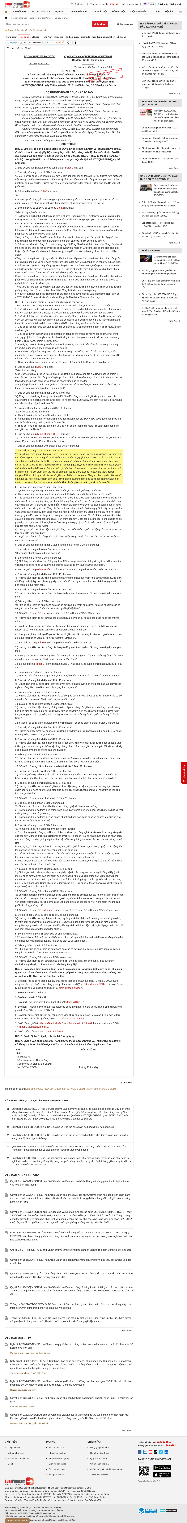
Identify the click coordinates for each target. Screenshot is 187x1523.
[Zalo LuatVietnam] (145, 1452)
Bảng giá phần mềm (99, 1447)
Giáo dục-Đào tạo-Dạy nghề (23, 1423)
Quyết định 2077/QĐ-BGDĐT (70, 1089)
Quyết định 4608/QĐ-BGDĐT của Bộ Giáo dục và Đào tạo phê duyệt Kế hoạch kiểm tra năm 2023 (63, 1127)
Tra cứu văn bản (41, 11)
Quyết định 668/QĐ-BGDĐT (101, 1089)
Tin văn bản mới (78, 11)
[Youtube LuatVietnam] (150, 1452)
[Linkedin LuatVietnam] (166, 1452)
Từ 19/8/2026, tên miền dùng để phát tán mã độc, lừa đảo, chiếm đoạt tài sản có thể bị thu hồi (161, 311)
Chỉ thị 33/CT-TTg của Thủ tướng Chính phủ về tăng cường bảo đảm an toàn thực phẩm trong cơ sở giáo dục (70, 1249)
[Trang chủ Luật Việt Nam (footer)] (19, 1485)
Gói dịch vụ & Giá (130, 4)
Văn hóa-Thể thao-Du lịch (38, 1353)
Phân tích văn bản (57, 1453)
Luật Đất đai (50, 1520)
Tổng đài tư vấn (56, 1475)
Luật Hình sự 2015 (66, 1520)
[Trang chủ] (6, 12)
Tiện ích (169, 11)
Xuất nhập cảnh (28, 1390)
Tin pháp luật (99, 11)
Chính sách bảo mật (99, 1464)
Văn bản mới (19, 11)
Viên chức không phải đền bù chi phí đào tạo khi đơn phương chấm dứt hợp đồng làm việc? (160, 56)
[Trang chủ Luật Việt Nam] (17, 4)
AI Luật (156, 11)
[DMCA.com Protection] (168, 1512)
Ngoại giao (15, 1390)
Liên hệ (11, 1464)
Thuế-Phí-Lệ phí (39, 1373)
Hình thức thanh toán (100, 1453)
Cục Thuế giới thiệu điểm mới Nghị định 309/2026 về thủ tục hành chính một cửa (161, 284)
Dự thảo (59, 11)
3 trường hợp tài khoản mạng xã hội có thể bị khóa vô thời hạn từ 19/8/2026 (167, 260)
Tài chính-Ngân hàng (20, 1373)
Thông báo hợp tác (99, 1475)
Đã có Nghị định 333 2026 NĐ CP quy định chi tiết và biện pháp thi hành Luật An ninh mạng (160, 297)
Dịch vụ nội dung (57, 1469)
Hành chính (43, 1423)
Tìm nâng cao (126, 24)
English (151, 4)
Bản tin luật (118, 11)
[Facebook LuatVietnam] (139, 1452)
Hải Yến (127, 1082)
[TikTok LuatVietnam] (155, 1452)
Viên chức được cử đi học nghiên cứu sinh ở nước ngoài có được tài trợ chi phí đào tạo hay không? (160, 70)
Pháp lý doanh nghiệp (59, 1458)
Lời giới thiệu (14, 1447)
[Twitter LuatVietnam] (161, 1452)
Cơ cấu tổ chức (17, 1353)
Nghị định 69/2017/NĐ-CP (39, 1089)
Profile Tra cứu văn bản (19, 1458)
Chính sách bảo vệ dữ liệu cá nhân (106, 1469)
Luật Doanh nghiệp (34, 1520)
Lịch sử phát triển (16, 1453)
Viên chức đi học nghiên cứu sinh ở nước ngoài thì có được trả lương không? (159, 84)
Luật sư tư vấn (138, 11)
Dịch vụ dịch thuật (57, 1464)
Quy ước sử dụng (98, 1458)
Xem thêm (127, 1330)
